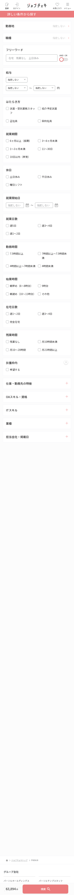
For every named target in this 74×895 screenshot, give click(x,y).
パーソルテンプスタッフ (51, 880)
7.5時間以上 (16, 253)
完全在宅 (15, 322)
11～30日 (47, 149)
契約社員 (47, 121)
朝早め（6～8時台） (21, 286)
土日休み (15, 177)
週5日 (13, 225)
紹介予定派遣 (49, 108)
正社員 (13, 121)
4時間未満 (47, 266)
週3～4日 (47, 225)
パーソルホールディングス (16, 880)
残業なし (15, 341)
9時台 (45, 286)
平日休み (47, 177)
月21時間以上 (49, 350)
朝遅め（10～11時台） (23, 294)
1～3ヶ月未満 (17, 149)
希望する (15, 369)
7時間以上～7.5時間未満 (54, 256)
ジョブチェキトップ (19, 860)
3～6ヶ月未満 (49, 141)
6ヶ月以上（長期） (20, 141)
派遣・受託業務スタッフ (22, 111)
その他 (45, 294)
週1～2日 (15, 233)
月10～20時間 (18, 350)
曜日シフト (16, 184)
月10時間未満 (49, 341)
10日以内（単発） (20, 157)
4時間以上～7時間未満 (22, 266)
